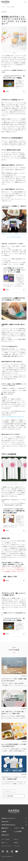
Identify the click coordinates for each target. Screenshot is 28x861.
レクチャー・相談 (19, 828)
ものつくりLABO (5, 839)
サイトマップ (17, 846)
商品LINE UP (4, 828)
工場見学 (3, 831)
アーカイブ (7, 791)
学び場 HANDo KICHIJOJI (8, 825)
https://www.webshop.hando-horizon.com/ (12, 416)
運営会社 (16, 842)
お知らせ (16, 839)
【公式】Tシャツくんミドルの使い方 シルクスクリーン (14, 234)
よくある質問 (17, 831)
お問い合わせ (5, 835)
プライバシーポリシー (6, 846)
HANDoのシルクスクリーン (8, 818)
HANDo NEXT (5, 821)
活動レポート (4, 842)
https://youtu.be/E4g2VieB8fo (14, 237)
